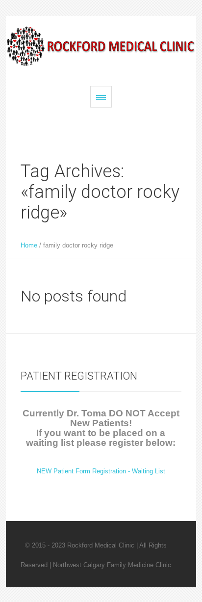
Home (29, 245)
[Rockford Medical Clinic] (101, 46)
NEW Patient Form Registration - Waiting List (101, 471)
